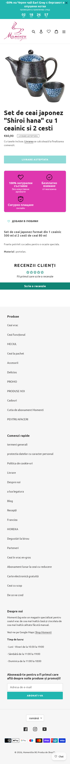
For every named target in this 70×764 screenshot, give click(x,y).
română (34, 718)
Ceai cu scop (14, 585)
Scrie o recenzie (35, 286)
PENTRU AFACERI (17, 419)
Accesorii (12, 362)
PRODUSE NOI (16, 391)
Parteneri (13, 547)
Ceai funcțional (16, 334)
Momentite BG (30, 752)
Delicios (12, 372)
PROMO (12, 381)
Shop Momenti (43, 632)
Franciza (12, 519)
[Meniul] (64, 31)
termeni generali (17, 444)
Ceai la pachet (15, 353)
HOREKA (12, 529)
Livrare (11, 472)
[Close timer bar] (66, 2)
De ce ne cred (15, 595)
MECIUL (12, 344)
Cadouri (12, 400)
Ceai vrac (12, 325)
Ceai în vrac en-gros (19, 557)
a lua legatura (15, 491)
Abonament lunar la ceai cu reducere (29, 566)
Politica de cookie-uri (20, 463)
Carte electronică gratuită (23, 576)
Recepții (12, 510)
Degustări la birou (18, 538)
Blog (10, 501)
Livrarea (28, 141)
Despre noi (13, 482)
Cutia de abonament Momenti (25, 409)
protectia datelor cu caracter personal (30, 453)
